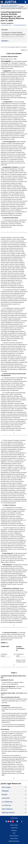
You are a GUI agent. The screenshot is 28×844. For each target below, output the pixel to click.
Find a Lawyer (6, 787)
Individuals (5, 791)
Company (14, 830)
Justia (2, 5)
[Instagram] (13, 821)
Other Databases (7, 809)
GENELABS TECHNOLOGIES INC (9, 6)
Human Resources (6, 25)
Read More (4, 41)
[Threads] (15, 821)
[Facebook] (11, 821)
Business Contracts (14, 5)
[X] (19, 821)
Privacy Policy (14, 838)
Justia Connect (14, 825)
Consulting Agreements (19, 25)
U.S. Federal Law (7, 802)
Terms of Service (14, 835)
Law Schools (6, 798)
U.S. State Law (6, 805)
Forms (6, 5)
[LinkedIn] (6, 821)
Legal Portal (14, 827)
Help (14, 833)
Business (4, 794)
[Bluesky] (17, 821)
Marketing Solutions (8, 812)
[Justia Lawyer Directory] (21, 821)
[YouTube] (8, 821)
